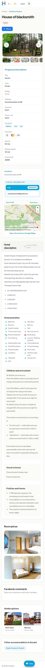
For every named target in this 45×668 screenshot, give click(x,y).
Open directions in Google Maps (22, 233)
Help (29, 663)
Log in (22, 4)
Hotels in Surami (15, 11)
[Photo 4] (34, 60)
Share (8, 29)
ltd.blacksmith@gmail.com (18, 194)
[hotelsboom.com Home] (3, 3)
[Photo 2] (16, 60)
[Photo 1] (7, 60)
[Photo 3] (25, 60)
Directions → (34, 202)
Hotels (4, 11)
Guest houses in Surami (15, 648)
